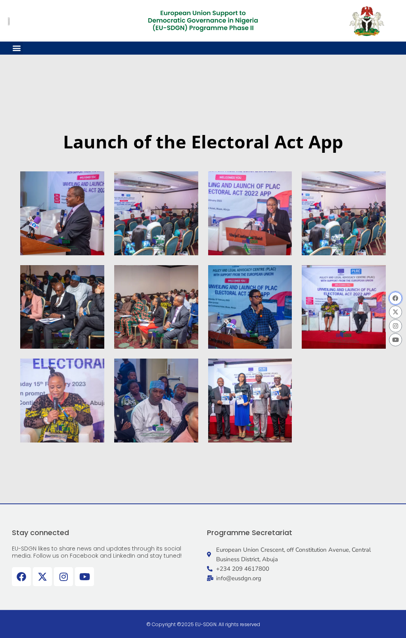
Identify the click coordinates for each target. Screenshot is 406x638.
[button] (16, 48)
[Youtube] (395, 339)
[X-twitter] (395, 312)
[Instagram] (395, 325)
